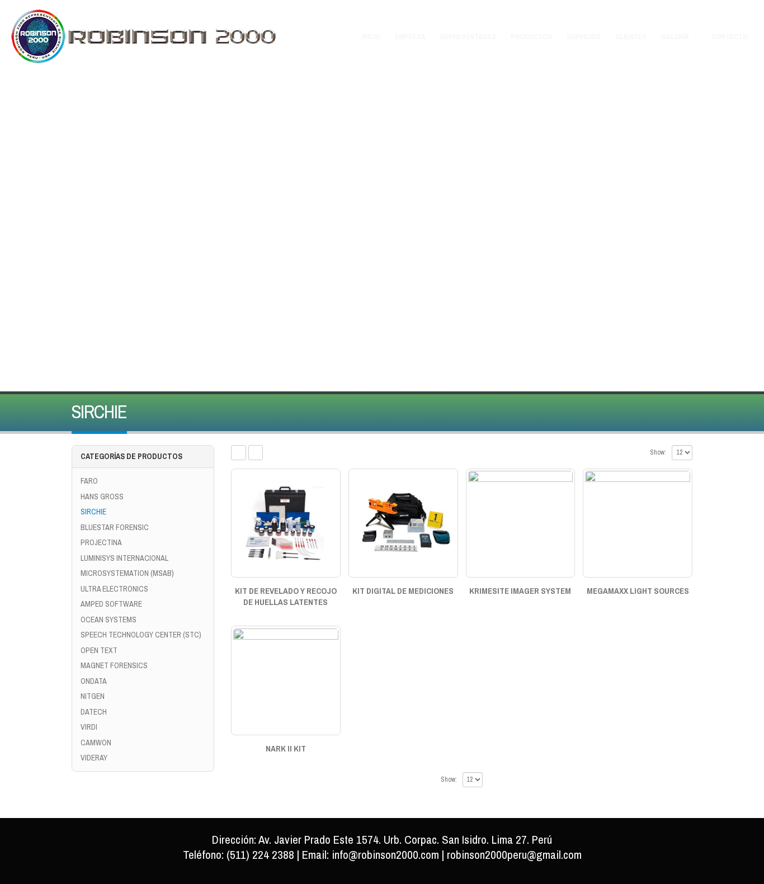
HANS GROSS (102, 496)
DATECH (94, 712)
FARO (89, 481)
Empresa (410, 36)
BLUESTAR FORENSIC (115, 527)
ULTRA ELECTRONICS (114, 589)
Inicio (370, 36)
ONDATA (94, 681)
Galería (675, 36)
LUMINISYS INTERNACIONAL (124, 558)
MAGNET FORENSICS (114, 665)
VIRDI (89, 727)
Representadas (468, 36)
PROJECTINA (101, 542)
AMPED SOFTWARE (111, 604)
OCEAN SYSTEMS (108, 619)
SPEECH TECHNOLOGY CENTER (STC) (141, 635)
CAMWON (96, 743)
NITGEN (93, 696)
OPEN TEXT (99, 650)
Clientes (631, 36)
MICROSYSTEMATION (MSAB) (127, 573)
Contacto (729, 36)
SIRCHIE (93, 512)
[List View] (255, 452)
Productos (531, 36)
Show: (658, 452)
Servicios (584, 36)
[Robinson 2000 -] (144, 36)
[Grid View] (238, 452)
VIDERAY (94, 758)
